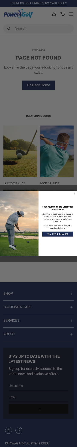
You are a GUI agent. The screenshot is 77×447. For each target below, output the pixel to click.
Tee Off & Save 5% (57, 234)
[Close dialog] (74, 193)
